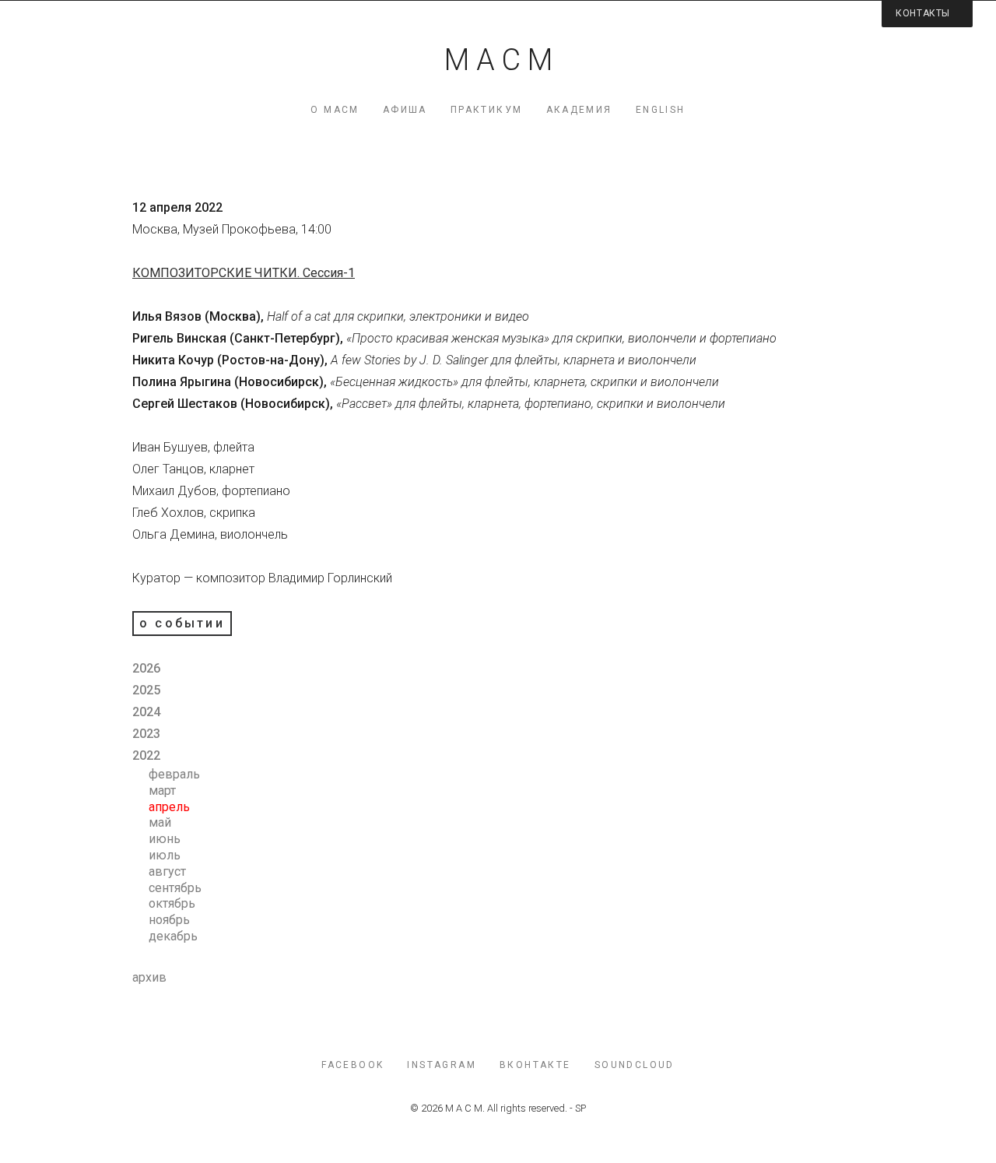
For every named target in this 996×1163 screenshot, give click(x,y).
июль (165, 855)
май (160, 822)
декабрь (173, 936)
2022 (146, 755)
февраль (174, 774)
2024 (146, 711)
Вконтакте (535, 1064)
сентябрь (175, 887)
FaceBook (352, 1064)
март (162, 790)
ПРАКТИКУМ (487, 109)
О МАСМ (334, 109)
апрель (169, 806)
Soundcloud (634, 1064)
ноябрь (169, 919)
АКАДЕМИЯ (579, 109)
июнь (165, 838)
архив (149, 977)
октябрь (172, 903)
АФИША (405, 109)
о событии (182, 623)
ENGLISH (661, 109)
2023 (146, 733)
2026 (146, 668)
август (167, 871)
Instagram (441, 1064)
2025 (146, 690)
